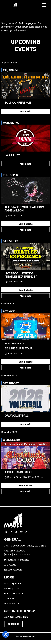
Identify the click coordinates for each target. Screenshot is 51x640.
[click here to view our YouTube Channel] (21, 531)
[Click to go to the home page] (15, 6)
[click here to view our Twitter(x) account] (26, 531)
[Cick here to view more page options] (44, 5)
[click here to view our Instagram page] (6, 531)
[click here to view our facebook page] (11, 531)
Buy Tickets (25, 223)
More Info (25, 111)
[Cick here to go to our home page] (25, 520)
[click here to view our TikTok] (16, 531)
